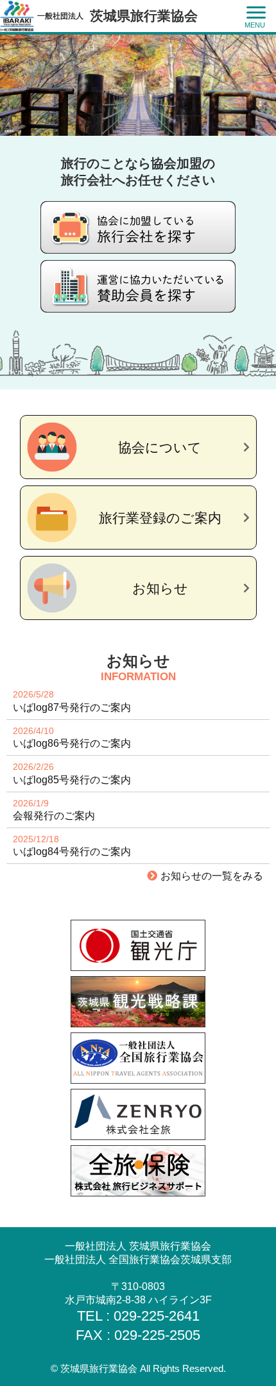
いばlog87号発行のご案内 (72, 708)
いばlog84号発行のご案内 (72, 852)
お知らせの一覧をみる (211, 875)
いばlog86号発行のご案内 (72, 743)
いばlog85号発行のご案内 (72, 780)
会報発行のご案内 (54, 816)
